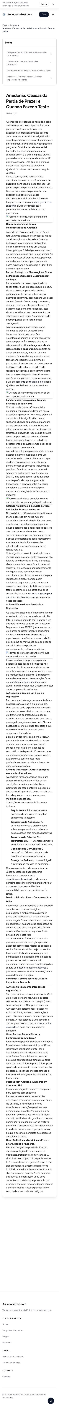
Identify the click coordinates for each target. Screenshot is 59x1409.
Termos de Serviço (11, 1362)
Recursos (6, 1342)
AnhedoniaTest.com (14, 1304)
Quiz (44, 14)
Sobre (5, 1324)
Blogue (13, 25)
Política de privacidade (12, 1356)
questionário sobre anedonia (25, 682)
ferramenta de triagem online (29, 381)
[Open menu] (53, 14)
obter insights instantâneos (31, 967)
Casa (4, 25)
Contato (6, 1376)
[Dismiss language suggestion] (53, 4)
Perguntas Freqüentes (13, 1330)
